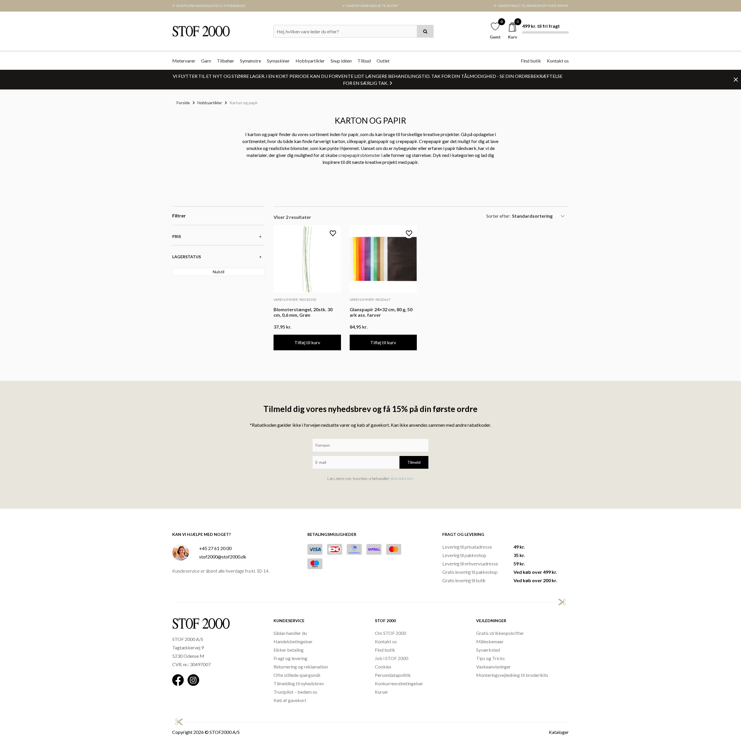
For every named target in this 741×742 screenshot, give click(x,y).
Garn (206, 60)
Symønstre (250, 60)
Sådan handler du (290, 633)
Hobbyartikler (310, 60)
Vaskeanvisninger (493, 666)
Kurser (381, 692)
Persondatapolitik (393, 675)
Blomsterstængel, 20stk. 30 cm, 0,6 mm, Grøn (303, 312)
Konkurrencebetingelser (399, 683)
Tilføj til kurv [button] (307, 342)
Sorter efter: (498, 216)
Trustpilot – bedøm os (295, 692)
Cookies (383, 666)
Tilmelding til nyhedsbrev (299, 683)
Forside (183, 102)
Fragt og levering (290, 658)
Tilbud (364, 60)
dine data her (401, 478)
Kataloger (559, 732)
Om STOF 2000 (390, 633)
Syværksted (488, 650)
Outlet (383, 60)
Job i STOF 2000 (391, 658)
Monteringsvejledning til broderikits (512, 675)
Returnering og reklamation (301, 666)
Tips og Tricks (490, 658)
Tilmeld (414, 462)
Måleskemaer (490, 641)
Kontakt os (558, 60)
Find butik (531, 60)
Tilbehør (225, 60)
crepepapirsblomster (359, 155)
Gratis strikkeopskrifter (500, 633)
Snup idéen (341, 60)
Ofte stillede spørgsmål (297, 675)
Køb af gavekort (290, 700)
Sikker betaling (289, 650)
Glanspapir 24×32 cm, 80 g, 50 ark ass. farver (381, 312)
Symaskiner (278, 60)
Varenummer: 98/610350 (295, 299)
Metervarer (183, 60)
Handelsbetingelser (293, 641)
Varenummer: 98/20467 (370, 299)
